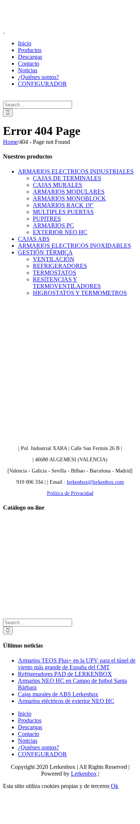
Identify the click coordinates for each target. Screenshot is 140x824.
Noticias (27, 740)
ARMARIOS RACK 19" (63, 205)
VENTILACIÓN (53, 259)
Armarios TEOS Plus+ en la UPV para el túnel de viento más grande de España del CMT (77, 663)
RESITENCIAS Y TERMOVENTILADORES (67, 282)
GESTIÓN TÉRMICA (45, 252)
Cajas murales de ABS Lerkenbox (58, 694)
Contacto (28, 734)
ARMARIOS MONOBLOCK (69, 198)
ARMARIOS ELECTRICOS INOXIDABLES (74, 245)
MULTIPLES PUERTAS (63, 212)
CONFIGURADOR (42, 754)
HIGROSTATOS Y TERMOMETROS (80, 293)
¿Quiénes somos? (38, 747)
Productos (29, 720)
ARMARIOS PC (53, 225)
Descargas (30, 727)
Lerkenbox (84, 773)
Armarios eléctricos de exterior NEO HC (66, 701)
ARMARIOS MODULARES (69, 191)
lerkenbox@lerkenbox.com (95, 482)
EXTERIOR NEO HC (60, 232)
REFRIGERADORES (60, 266)
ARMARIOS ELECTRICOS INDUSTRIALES (76, 171)
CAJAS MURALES (57, 185)
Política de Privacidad (70, 493)
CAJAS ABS (34, 239)
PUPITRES (47, 218)
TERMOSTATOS (54, 272)
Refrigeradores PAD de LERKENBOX (65, 674)
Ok (114, 786)
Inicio (24, 713)
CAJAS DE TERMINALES (67, 178)
